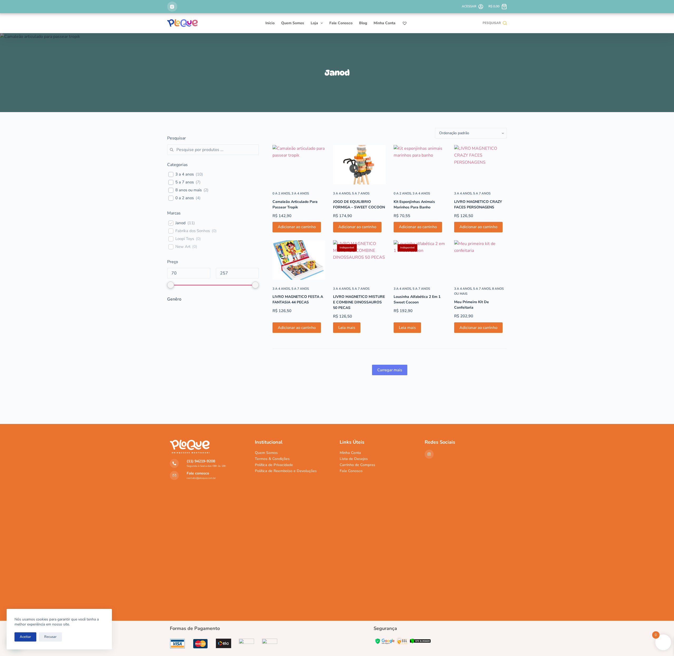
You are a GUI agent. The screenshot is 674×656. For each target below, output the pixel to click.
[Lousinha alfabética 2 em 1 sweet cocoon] (420, 260)
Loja (314, 23)
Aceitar (25, 636)
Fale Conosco (341, 23)
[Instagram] (172, 7)
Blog (363, 23)
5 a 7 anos (360, 193)
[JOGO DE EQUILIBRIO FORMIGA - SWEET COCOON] (359, 164)
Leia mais (346, 327)
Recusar (50, 636)
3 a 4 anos (300, 193)
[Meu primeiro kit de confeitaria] (480, 260)
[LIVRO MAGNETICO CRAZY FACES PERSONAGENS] (480, 164)
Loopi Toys (184, 238)
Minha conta (384, 23)
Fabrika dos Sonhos (192, 230)
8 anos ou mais (188, 190)
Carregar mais (389, 370)
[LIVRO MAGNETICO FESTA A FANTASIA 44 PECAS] (298, 260)
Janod (180, 223)
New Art (182, 246)
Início (270, 23)
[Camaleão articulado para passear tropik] (298, 164)
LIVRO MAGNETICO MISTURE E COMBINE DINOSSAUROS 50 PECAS (359, 302)
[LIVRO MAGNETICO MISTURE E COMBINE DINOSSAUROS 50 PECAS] (359, 260)
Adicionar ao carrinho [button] (297, 226)
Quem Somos (292, 23)
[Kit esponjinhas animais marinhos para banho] (420, 164)
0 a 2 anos (281, 193)
